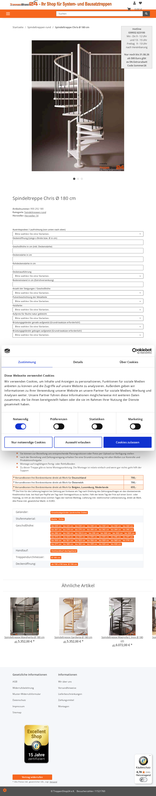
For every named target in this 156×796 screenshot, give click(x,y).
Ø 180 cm (55, 557)
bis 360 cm (116, 540)
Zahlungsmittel (66, 700)
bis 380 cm (68, 544)
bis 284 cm (116, 529)
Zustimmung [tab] (27, 362)
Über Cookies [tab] (129, 362)
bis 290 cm (68, 533)
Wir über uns (65, 681)
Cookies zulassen (127, 442)
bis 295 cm (94, 533)
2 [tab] (78, 179)
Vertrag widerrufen (32, 777)
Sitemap (17, 712)
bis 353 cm (80, 540)
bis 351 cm (68, 540)
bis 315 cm (56, 537)
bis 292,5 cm (81, 533)
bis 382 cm (80, 544)
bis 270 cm (68, 529)
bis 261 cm (56, 529)
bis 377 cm (56, 544)
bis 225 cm (68, 526)
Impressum (19, 706)
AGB (15, 681)
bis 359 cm (104, 540)
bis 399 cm (92, 544)
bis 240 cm (92, 526)
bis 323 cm (68, 537)
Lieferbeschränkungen (70, 694)
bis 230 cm (80, 526)
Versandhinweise (67, 687)
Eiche (61, 519)
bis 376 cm (128, 540)
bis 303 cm (118, 533)
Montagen (63, 706)
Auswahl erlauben (78, 442)
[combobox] (78, 234)
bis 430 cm (116, 544)
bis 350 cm (56, 540)
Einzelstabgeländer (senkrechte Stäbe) (69, 512)
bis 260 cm (128, 526)
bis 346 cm (116, 537)
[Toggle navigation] (8, 13)
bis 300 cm (106, 533)
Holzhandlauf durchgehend (63, 551)
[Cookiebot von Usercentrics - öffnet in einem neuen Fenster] (135, 351)
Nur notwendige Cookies (28, 442)
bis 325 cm (80, 537)
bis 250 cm (104, 526)
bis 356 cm (92, 540)
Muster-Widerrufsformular (27, 694)
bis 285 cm (128, 529)
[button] (134, 3)
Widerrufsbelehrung (23, 687)
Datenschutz (19, 700)
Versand (53, 781)
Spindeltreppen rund (35, 212)
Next (134, 105)
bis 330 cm (92, 537)
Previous (22, 105)
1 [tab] (74, 179)
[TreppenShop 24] (61, 3)
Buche (54, 519)
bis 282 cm (104, 529)
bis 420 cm (104, 544)
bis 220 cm (56, 526)
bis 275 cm (80, 529)
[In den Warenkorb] (15, 39)
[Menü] (150, 756)
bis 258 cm (116, 526)
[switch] (58, 426)
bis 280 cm (92, 529)
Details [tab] (78, 362)
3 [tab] (82, 179)
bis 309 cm (130, 533)
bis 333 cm (104, 537)
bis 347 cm (128, 537)
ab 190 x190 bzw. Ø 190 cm (64, 564)
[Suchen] (146, 13)
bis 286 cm (56, 533)
